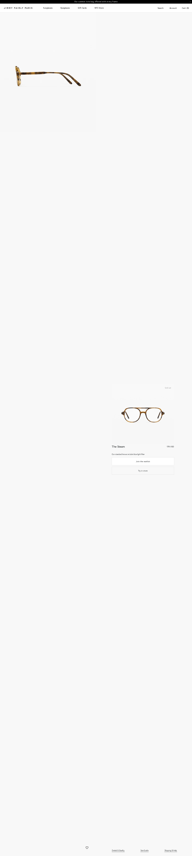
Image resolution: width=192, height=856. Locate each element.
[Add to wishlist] (87, 848)
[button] (47, 8)
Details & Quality (118, 850)
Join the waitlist (143, 461)
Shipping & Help (171, 850)
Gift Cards (82, 8)
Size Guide (144, 850)
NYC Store (99, 8)
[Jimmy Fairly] (22, 8)
